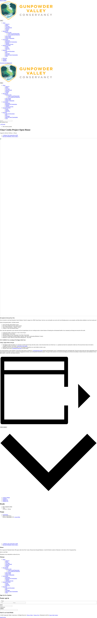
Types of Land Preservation (13, 33)
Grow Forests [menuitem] (8, 572)
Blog (6, 52)
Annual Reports (8, 27)
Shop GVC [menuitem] (7, 585)
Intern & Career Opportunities (11, 54)
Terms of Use (36, 615)
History (6, 25)
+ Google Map (17, 517)
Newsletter (7, 53)
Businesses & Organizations (11, 41)
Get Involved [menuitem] (5, 576)
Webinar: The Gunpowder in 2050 (10, 135)
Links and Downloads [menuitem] (10, 587)
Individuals (7, 40)
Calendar (4, 59)
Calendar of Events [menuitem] (9, 580)
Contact (7, 30)
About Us (7, 24)
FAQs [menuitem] (6, 592)
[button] (3, 617)
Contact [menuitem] (7, 566)
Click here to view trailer (22, 346)
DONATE (5, 58)
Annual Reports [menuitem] (8, 564)
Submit (2, 608)
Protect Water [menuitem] (8, 573)
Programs (7, 28)
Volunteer (7, 43)
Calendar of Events (9, 44)
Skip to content (3, 0)
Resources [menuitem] (5, 586)
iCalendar (5, 498)
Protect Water (8, 37)
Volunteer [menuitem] (7, 579)
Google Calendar (6, 497)
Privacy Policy (30, 615)
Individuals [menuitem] (7, 577)
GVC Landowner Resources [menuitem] (14, 571)
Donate (6, 46)
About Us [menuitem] (7, 560)
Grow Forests (8, 35)
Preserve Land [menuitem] (8, 569)
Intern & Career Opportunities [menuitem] (11, 591)
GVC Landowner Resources (14, 34)
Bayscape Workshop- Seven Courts (10, 136)
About (4, 22)
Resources (5, 50)
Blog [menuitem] (6, 589)
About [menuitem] (4, 559)
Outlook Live (5, 501)
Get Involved (5, 39)
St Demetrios (5, 514)
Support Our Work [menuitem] (6, 582)
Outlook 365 (5, 499)
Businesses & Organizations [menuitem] (11, 578)
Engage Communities (9, 38)
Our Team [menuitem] (7, 563)
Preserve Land (8, 32)
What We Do (5, 31)
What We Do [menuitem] (5, 567)
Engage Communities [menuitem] (9, 574)
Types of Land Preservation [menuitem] (13, 570)
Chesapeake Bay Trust (37, 350)
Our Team (7, 26)
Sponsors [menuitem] (7, 584)
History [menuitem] (6, 561)
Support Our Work (6, 45)
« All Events (2, 124)
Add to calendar (4, 427)
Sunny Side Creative (53, 615)
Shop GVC (7, 49)
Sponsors (7, 47)
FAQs (6, 56)
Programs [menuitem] (7, 565)
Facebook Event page (16, 348)
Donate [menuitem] (6, 583)
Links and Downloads (10, 51)
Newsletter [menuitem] (7, 590)
